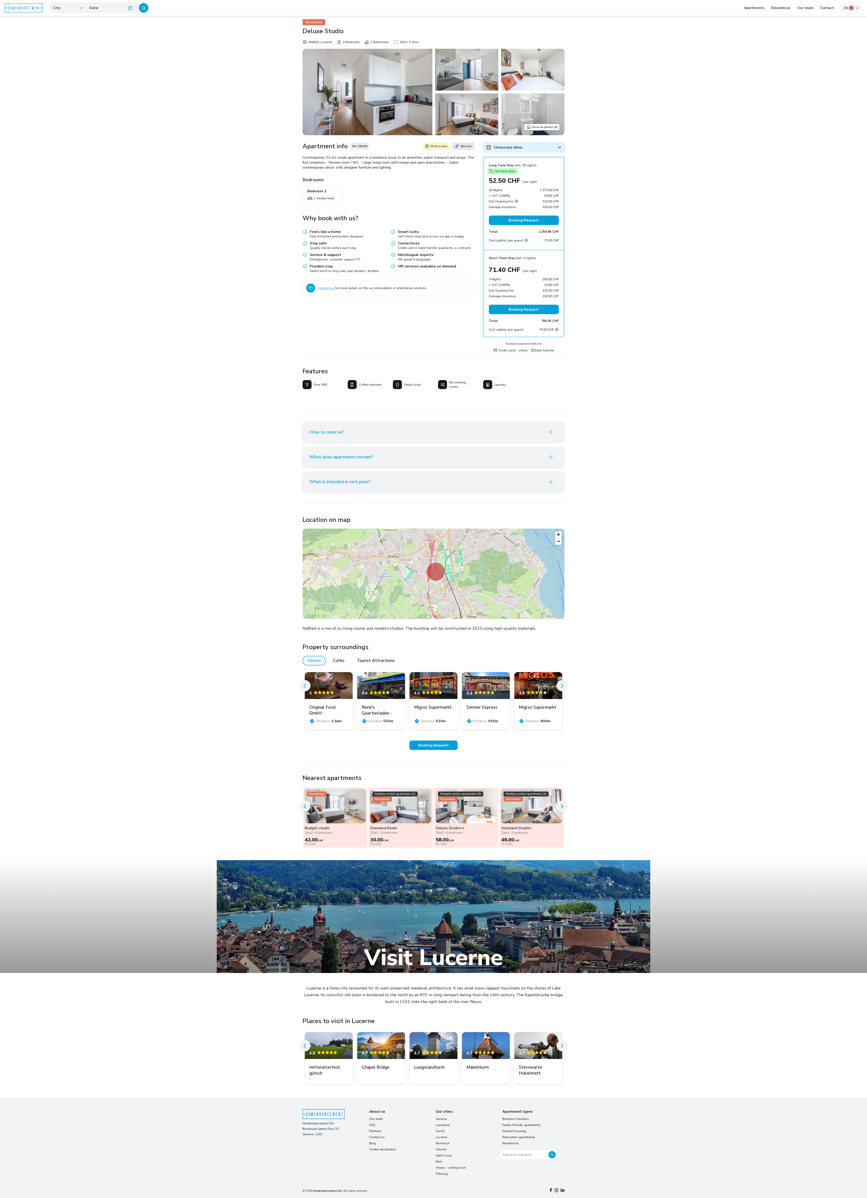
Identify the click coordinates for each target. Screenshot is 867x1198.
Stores (314, 661)
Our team (805, 7)
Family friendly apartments (521, 1125)
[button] (436, 572)
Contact (827, 7)
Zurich (440, 1131)
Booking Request (524, 220)
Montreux (442, 1143)
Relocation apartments (518, 1137)
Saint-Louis (444, 1155)
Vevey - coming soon (451, 1167)
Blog (372, 1143)
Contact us (326, 288)
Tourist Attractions (376, 661)
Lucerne (441, 1137)
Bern (439, 1161)
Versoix (441, 1149)
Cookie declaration (382, 1149)
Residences (780, 7)
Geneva (441, 1119)
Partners (375, 1131)
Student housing (514, 1131)
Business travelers (515, 1119)
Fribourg (441, 1174)
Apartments (754, 7)
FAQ (372, 1125)
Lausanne (443, 1125)
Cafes (339, 661)
